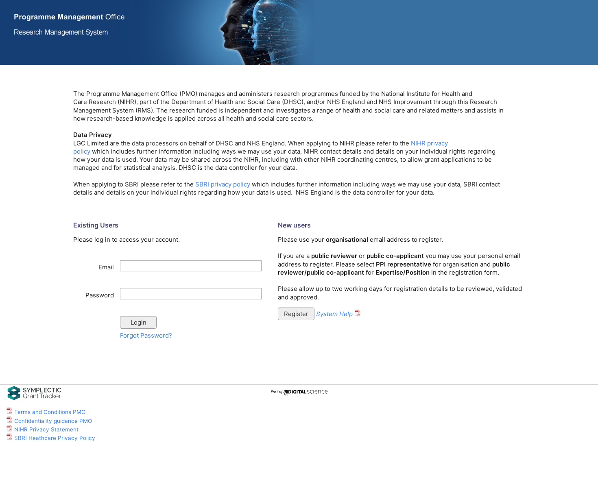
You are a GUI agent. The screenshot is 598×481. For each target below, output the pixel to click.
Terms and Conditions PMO (49, 412)
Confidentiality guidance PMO (52, 421)
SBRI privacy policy (222, 184)
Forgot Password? (146, 335)
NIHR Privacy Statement (46, 429)
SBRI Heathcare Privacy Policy (54, 438)
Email (106, 267)
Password (99, 295)
